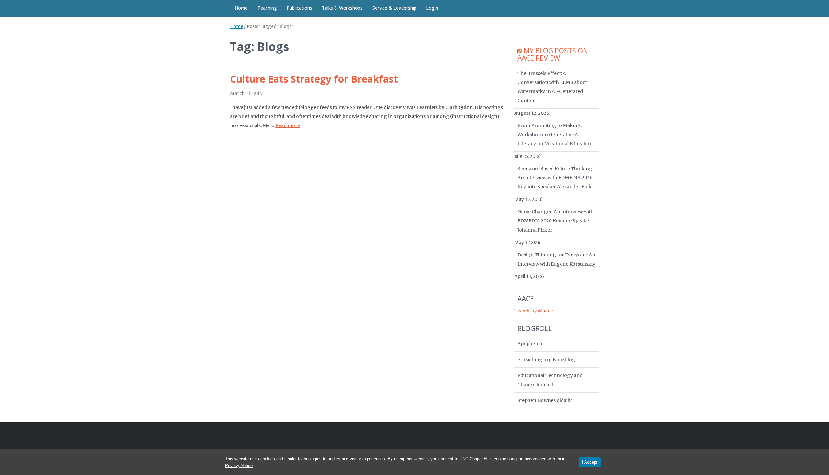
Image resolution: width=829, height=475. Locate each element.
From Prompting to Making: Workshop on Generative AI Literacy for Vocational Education (555, 135)
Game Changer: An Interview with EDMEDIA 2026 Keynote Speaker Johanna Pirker (555, 221)
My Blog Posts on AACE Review (552, 54)
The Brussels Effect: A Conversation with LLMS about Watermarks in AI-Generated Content (552, 86)
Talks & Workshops (342, 8)
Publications (299, 8)
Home (241, 8)
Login (432, 8)
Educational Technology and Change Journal (550, 380)
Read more (287, 125)
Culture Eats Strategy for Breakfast (314, 79)
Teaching (267, 8)
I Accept (589, 462)
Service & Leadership (394, 8)
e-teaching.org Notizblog (546, 359)
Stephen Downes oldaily (544, 400)
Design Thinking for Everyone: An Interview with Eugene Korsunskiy (556, 259)
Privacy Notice (239, 465)
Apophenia (529, 344)
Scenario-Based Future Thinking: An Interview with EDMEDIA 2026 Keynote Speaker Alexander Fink (555, 178)
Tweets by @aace (533, 311)
